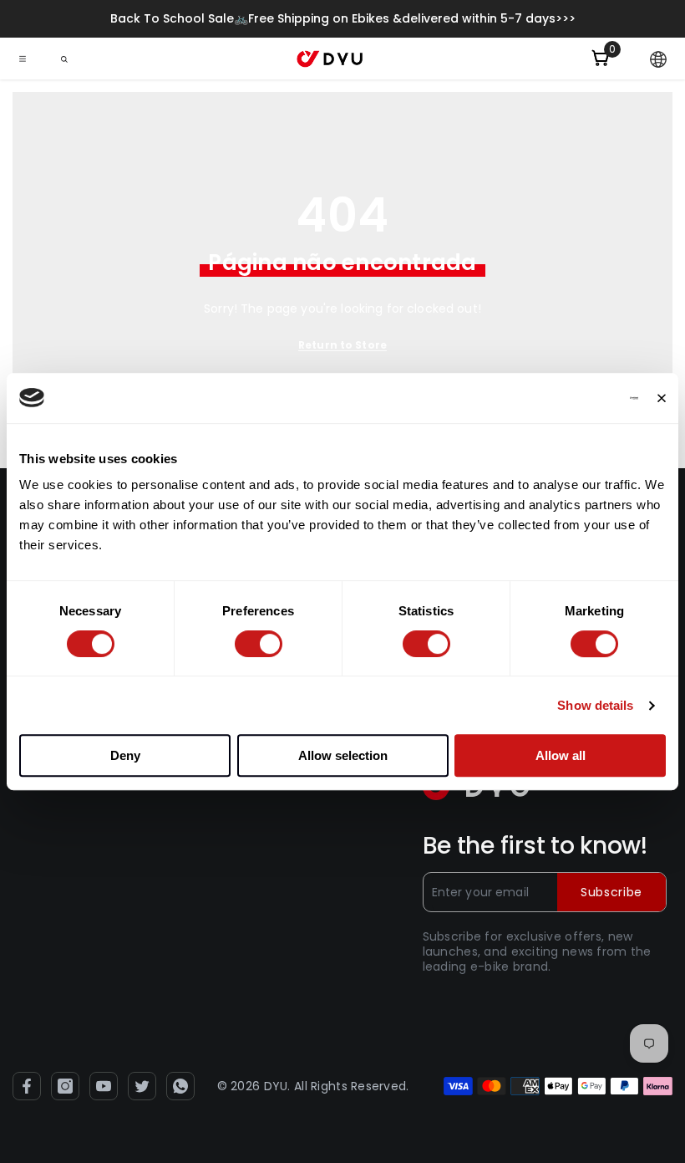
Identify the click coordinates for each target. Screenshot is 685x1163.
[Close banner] (661, 398)
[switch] (258, 643)
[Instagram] (65, 1086)
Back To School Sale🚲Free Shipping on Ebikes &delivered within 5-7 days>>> (343, 18)
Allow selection (343, 755)
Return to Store (342, 345)
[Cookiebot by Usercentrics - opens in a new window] (565, 398)
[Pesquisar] (64, 59)
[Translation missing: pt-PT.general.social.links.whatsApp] (180, 1086)
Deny (125, 755)
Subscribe (611, 892)
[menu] (23, 58)
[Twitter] (142, 1086)
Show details (595, 705)
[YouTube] (103, 1086)
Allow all (560, 755)
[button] (658, 59)
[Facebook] (26, 1086)
